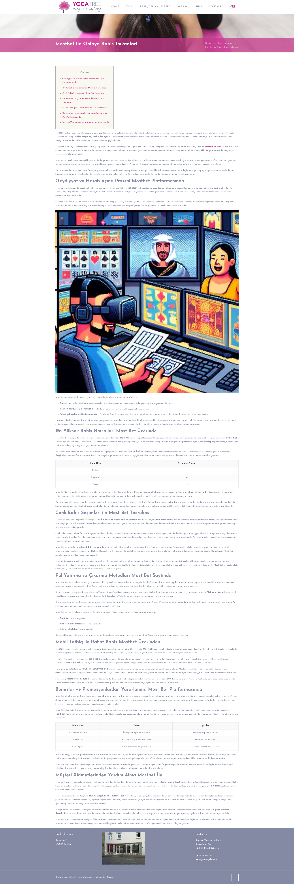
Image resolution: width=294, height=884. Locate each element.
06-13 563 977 (205, 856)
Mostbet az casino (214, 147)
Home (208, 43)
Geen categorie (224, 43)
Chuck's (110, 877)
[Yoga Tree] (79, 7)
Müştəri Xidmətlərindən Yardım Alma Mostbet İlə (85, 122)
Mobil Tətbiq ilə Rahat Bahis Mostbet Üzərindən (85, 108)
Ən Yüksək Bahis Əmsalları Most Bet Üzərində (84, 88)
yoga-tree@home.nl (208, 859)
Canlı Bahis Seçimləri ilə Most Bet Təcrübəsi (83, 93)
